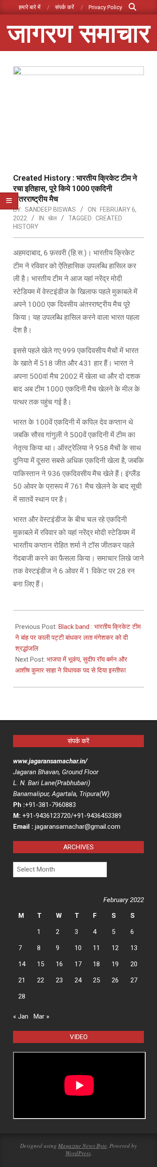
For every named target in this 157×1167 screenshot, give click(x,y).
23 (59, 980)
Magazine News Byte (82, 1146)
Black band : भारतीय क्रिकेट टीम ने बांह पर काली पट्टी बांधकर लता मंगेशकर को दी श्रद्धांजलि (78, 637)
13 (133, 948)
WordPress (78, 1153)
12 (115, 948)
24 (78, 980)
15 (40, 964)
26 (115, 980)
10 (78, 948)
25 (96, 980)
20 (133, 964)
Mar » (41, 1016)
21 (21, 980)
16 (59, 964)
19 (115, 964)
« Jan (20, 1016)
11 (96, 948)
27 (133, 980)
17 (78, 964)
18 (96, 964)
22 (40, 980)
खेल (52, 218)
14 (21, 964)
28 (21, 996)
